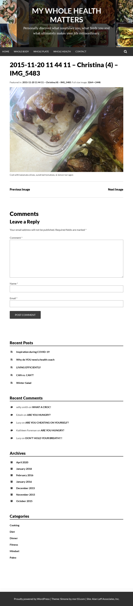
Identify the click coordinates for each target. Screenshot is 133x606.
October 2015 (24, 500)
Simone (64, 598)
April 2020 (22, 462)
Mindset (14, 551)
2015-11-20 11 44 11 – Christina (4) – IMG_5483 (46, 82)
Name (14, 283)
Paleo (13, 557)
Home (5, 51)
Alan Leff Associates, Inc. (105, 598)
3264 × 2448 (94, 82)
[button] (66, 129)
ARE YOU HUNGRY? (39, 414)
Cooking (14, 525)
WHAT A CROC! (41, 407)
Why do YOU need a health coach (35, 359)
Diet (12, 531)
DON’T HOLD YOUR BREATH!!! (43, 438)
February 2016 (24, 475)
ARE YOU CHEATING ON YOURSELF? (47, 422)
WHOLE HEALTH (62, 51)
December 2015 (25, 488)
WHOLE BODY (21, 51)
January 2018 (24, 468)
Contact (80, 51)
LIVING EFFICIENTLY (28, 367)
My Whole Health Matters (66, 15)
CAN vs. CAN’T (25, 375)
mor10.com (78, 598)
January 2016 (24, 481)
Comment (16, 237)
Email (13, 298)
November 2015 (25, 494)
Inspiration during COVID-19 (32, 351)
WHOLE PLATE (41, 51)
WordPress (43, 598)
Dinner (14, 538)
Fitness (14, 544)
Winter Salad (23, 382)
